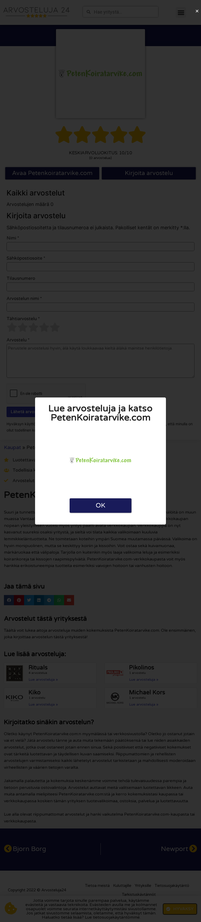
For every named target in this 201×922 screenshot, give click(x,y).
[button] (197, 11)
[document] (100, 461)
